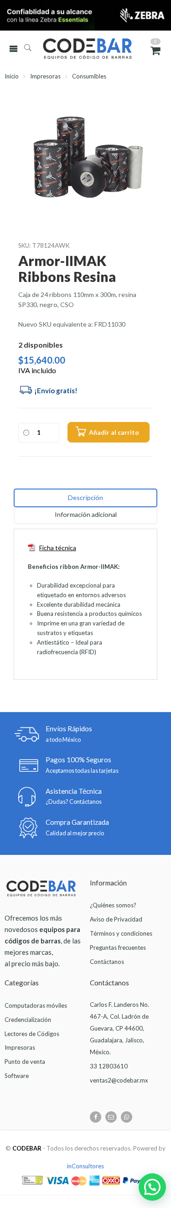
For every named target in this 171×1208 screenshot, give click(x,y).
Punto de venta (25, 1061)
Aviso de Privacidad (116, 919)
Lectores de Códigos (32, 1033)
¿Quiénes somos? (113, 905)
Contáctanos (107, 961)
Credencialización (28, 1019)
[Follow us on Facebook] (95, 1117)
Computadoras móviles (36, 1005)
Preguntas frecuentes (118, 947)
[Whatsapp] (126, 1117)
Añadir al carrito (114, 432)
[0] (155, 50)
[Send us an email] (111, 1117)
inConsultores (85, 1166)
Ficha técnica (57, 548)
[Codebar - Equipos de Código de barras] (96, 48)
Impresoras (45, 76)
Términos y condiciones (121, 933)
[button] (152, 1187)
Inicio (12, 76)
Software (17, 1075)
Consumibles (89, 76)
